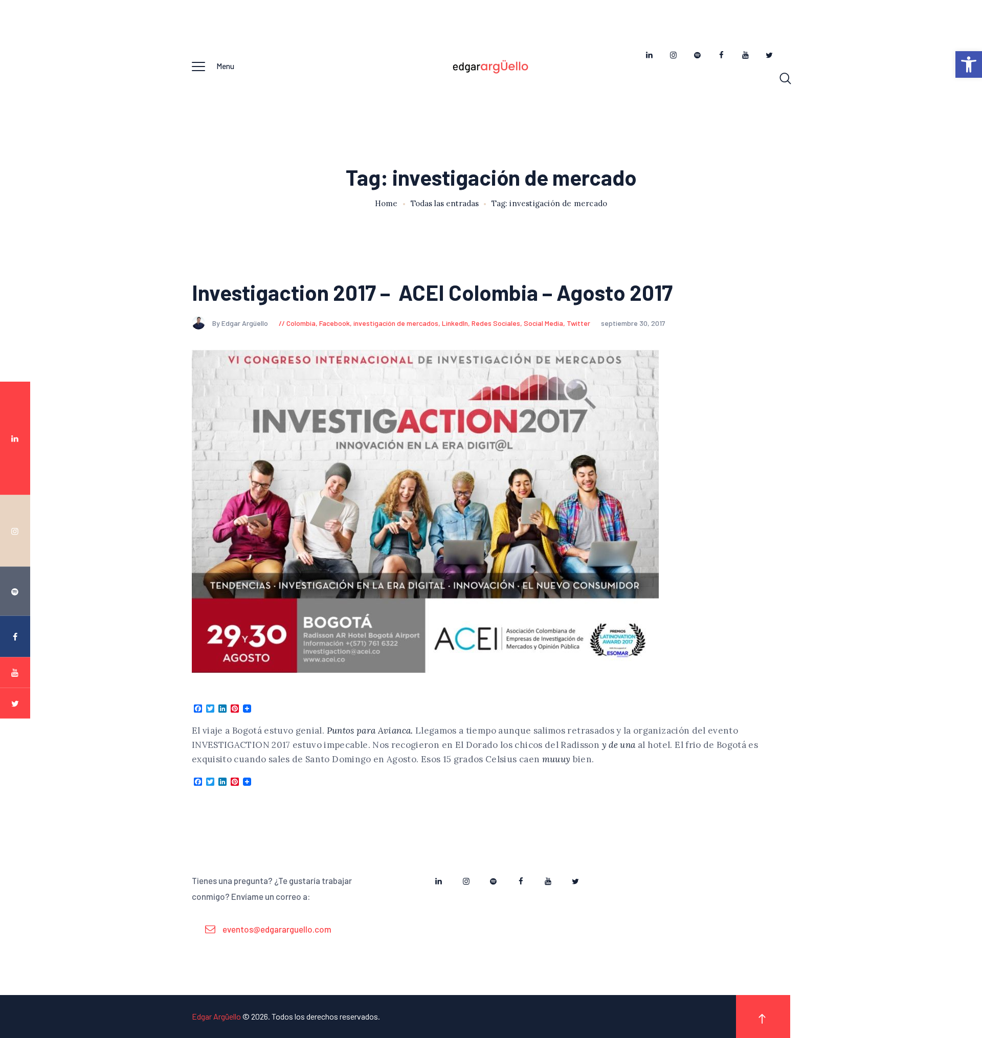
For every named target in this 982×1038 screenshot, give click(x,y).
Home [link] (386, 203)
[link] (968, 64)
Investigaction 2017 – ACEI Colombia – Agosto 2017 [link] (432, 292)
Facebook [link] (334, 323)
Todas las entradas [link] (445, 203)
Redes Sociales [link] (496, 323)
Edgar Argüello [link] (216, 1016)
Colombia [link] (301, 323)
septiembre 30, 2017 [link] (633, 323)
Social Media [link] (543, 323)
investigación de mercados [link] (395, 323)
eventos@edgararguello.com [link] (276, 929)
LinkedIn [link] (455, 323)
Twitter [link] (578, 323)
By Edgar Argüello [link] (241, 323)
